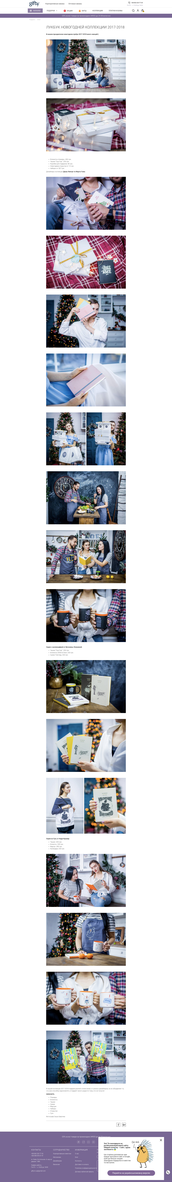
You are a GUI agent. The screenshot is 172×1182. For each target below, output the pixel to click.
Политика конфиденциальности (86, 1168)
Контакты (78, 1161)
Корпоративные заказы (54, 4)
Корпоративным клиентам (62, 1154)
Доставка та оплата (82, 1164)
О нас (77, 1154)
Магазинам (57, 1157)
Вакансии (56, 1164)
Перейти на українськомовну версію (131, 1173)
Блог (76, 1157)
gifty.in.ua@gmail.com (38, 1171)
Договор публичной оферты (84, 1172)
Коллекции (97, 11)
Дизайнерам (57, 1161)
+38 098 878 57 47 (37, 1156)
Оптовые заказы (75, 4)
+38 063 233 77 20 (137, 2)
